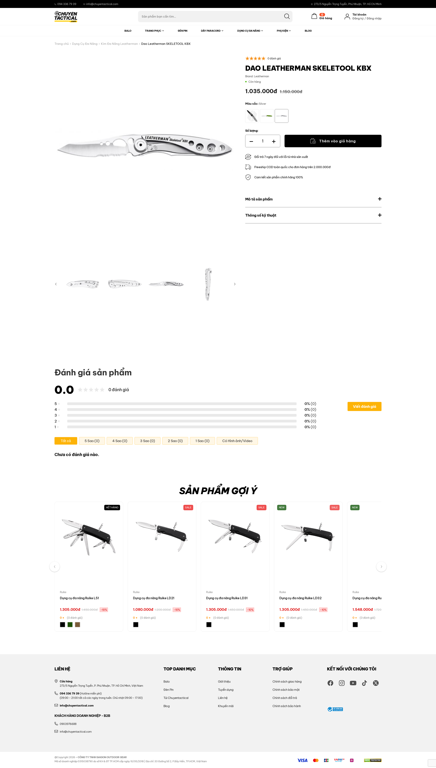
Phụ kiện (282, 30)
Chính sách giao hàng (287, 681)
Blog (308, 30)
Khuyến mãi (225, 706)
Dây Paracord (211, 30)
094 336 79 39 (66, 4)
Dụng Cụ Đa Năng (248, 30)
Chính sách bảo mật (286, 690)
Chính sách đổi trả (284, 698)
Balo (127, 30)
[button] (55, 284)
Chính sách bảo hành (286, 706)
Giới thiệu (224, 681)
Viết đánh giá (364, 406)
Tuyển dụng (225, 690)
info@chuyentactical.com (102, 4)
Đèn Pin (182, 30)
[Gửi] (287, 16)
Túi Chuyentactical (176, 698)
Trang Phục (153, 30)
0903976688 (68, 724)
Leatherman (261, 76)
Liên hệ (223, 698)
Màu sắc (251, 104)
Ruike (63, 592)
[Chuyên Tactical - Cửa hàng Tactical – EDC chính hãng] (65, 16)
